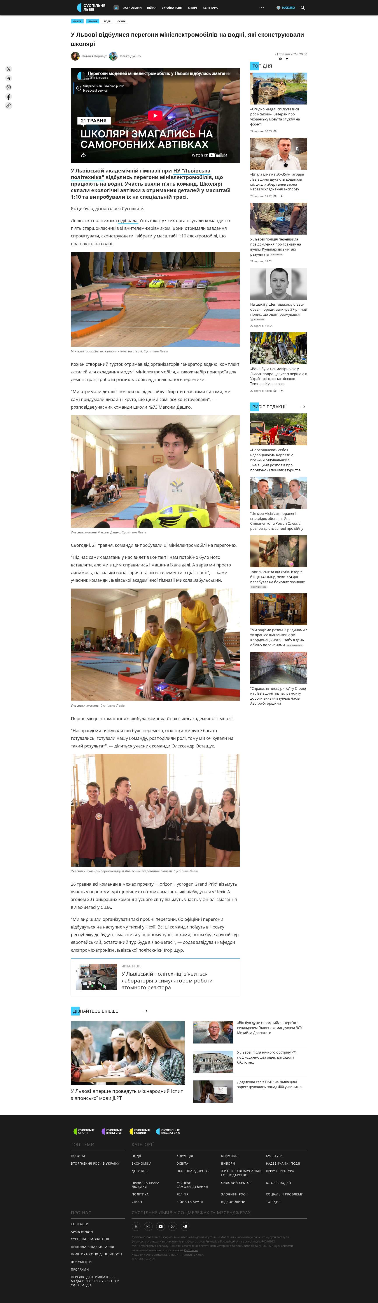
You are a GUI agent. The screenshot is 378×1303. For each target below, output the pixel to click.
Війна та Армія (190, 1202)
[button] (8, 69)
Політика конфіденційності (96, 1254)
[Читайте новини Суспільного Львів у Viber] (172, 1226)
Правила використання (92, 1247)
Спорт (193, 8)
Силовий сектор (236, 1183)
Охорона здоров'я (193, 1171)
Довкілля (140, 1171)
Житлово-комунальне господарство (241, 1173)
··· (261, 7)
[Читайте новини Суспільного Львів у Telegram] (185, 1226)
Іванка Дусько (130, 56)
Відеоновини (233, 1202)
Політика (140, 1194)
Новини (78, 1156)
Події (107, 21)
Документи (81, 1262)
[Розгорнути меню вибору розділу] (116, 7)
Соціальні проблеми (285, 1194)
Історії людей (278, 1183)
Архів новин (82, 1232)
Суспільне (191, 1250)
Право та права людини (145, 1185)
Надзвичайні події (283, 1163)
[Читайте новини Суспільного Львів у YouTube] (160, 1226)
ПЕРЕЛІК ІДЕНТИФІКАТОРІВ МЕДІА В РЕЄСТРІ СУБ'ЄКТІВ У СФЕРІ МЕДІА (95, 1281)
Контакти (80, 1224)
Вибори (228, 1163)
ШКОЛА (92, 21)
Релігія (183, 1194)
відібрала (128, 220)
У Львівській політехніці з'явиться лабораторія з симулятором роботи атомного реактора (167, 980)
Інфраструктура (280, 1171)
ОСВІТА (77, 21)
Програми (80, 1269)
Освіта (121, 21)
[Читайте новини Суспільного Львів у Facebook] (136, 1226)
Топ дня (273, 1202)
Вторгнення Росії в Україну (95, 1163)
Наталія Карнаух (94, 56)
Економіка (141, 1163)
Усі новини (132, 8)
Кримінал (230, 1156)
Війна (151, 8)
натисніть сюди (192, 1254)
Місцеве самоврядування (192, 1185)
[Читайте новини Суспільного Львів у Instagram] (148, 1226)
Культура (210, 8)
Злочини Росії (234, 1194)
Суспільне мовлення (90, 1239)
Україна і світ (172, 8)
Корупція (185, 1156)
